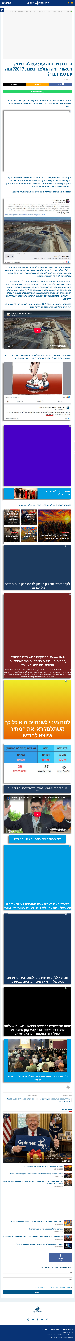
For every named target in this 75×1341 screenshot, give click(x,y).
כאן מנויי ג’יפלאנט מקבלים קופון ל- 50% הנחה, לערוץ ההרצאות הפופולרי (39, 1244)
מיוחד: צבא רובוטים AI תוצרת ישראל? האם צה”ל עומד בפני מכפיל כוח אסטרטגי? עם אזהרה (33, 1236)
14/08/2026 (58, 1239)
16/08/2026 (13, 542)
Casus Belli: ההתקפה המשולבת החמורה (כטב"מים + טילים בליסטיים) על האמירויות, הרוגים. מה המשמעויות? (37, 661)
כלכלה (32, 529)
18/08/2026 (30, 542)
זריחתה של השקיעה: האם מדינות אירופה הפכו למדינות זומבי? (55, 537)
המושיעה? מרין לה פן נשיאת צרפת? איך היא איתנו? (12, 536)
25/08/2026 (64, 542)
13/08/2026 (58, 1247)
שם (71, 1272)
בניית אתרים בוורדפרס (55, 1337)
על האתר (44, 1329)
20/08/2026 (13, 525)
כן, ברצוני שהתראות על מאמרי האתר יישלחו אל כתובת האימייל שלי (52, 1287)
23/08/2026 (30, 525)
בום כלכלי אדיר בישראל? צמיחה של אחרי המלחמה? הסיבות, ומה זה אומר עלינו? (29, 535)
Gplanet (70, 1335)
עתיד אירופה (66, 532)
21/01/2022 (68, 79)
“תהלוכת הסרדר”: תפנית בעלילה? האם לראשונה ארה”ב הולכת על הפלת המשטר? (29, 518)
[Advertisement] (37, 1203)
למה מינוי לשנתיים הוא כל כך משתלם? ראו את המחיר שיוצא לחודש (37, 729)
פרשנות (32, 512)
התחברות (6, 2)
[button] (37, 789)
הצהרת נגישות (68, 1329)
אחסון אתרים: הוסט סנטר (67, 1337)
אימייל (70, 1280)
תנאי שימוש (55, 1329)
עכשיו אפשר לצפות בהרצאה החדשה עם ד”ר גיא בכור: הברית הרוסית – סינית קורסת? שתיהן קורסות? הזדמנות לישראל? (12, 516)
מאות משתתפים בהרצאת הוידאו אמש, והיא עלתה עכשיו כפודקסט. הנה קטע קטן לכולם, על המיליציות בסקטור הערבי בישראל (37, 1030)
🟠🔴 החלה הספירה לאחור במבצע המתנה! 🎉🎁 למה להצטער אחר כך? (50, 1158)
